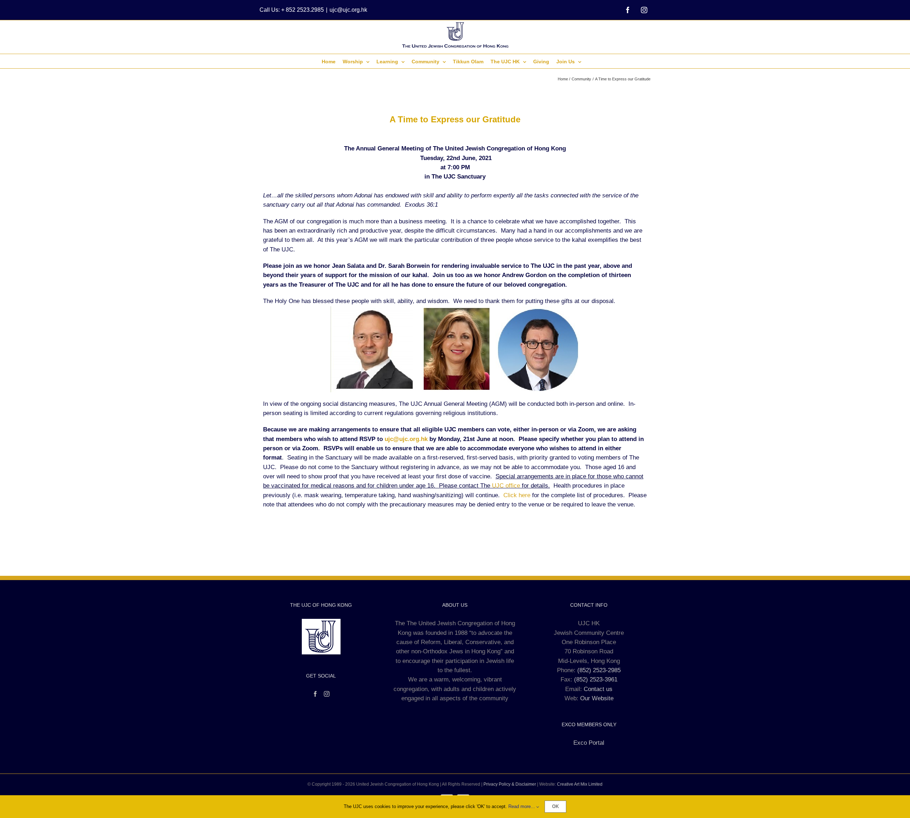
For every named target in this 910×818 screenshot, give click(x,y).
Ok (555, 806)
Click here (516, 495)
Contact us (598, 689)
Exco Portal (588, 742)
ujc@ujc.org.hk (348, 10)
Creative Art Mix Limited (580, 784)
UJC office (506, 485)
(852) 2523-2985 (599, 670)
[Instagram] (327, 694)
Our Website (597, 698)
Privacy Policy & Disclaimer (509, 784)
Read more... (522, 806)
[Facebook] (315, 694)
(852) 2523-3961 (595, 679)
